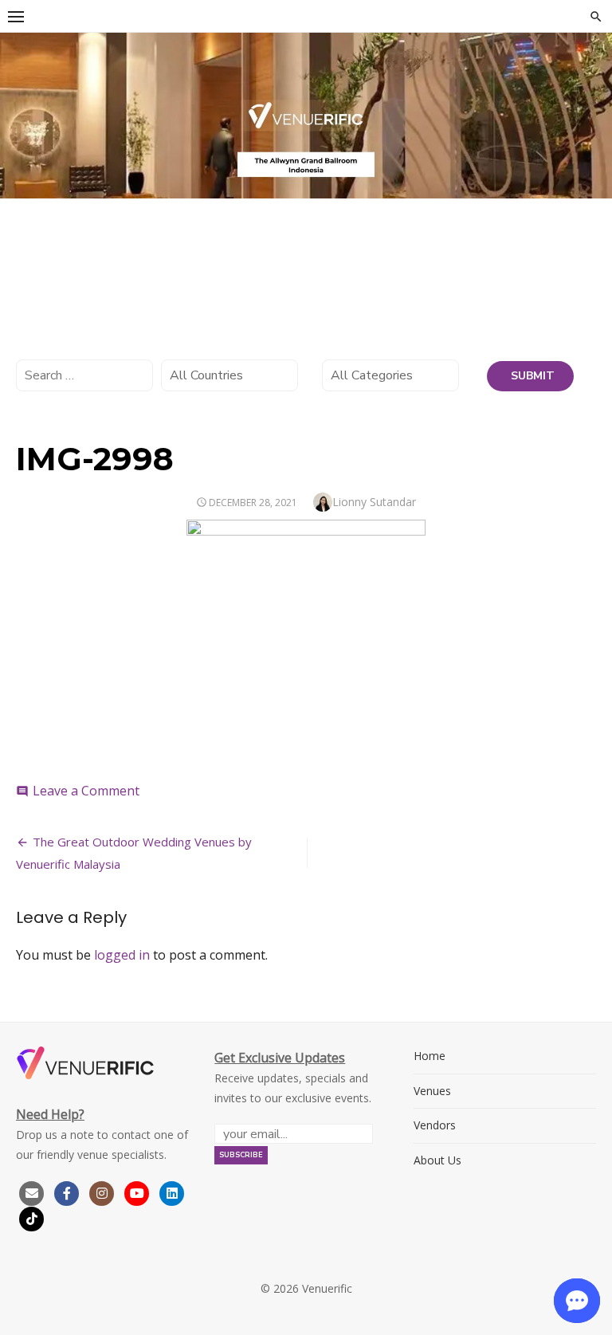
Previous (20, 112)
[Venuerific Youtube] (138, 1192)
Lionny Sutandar (374, 501)
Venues (432, 1090)
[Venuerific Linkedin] (172, 1192)
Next (592, 112)
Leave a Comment (86, 790)
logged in (122, 955)
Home (429, 1055)
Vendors (435, 1125)
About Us (437, 1160)
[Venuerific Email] (32, 1192)
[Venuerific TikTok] (32, 1217)
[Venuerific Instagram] (103, 1192)
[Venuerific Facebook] (67, 1192)
